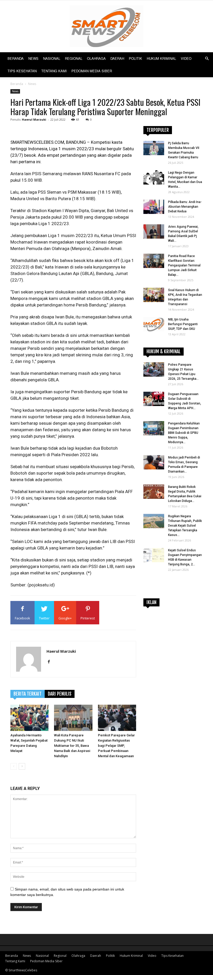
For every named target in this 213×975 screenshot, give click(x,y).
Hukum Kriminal (161, 58)
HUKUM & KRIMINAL (164, 351)
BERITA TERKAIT (28, 694)
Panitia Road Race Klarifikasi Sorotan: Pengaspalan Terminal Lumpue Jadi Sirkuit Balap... (184, 265)
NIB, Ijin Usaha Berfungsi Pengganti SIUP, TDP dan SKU (183, 324)
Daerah (117, 58)
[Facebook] (50, 662)
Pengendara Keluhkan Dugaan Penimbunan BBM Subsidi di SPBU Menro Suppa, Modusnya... (184, 433)
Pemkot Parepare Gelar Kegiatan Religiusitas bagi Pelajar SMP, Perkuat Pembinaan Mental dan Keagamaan (116, 745)
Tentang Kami (54, 70)
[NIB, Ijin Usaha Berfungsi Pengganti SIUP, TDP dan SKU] (153, 324)
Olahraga (96, 58)
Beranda (16, 58)
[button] (207, 58)
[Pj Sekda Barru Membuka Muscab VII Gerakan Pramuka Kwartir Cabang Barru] (153, 148)
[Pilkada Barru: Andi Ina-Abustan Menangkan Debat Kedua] (153, 207)
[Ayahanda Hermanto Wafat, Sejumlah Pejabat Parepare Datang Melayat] (29, 718)
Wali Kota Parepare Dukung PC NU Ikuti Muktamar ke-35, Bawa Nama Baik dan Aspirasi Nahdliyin (72, 745)
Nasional (51, 58)
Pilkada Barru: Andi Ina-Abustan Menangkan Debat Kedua (185, 206)
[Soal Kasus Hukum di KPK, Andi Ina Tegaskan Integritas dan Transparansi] (153, 295)
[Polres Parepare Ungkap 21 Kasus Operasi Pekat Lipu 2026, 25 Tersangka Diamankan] (153, 369)
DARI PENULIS (59, 694)
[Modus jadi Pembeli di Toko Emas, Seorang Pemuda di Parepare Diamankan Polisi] (153, 462)
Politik (135, 58)
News (33, 58)
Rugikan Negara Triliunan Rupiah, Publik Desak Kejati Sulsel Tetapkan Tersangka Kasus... (185, 525)
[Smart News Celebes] (106, 26)
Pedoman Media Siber (91, 70)
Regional (73, 58)
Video (186, 58)
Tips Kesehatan (22, 70)
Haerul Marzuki (34, 119)
